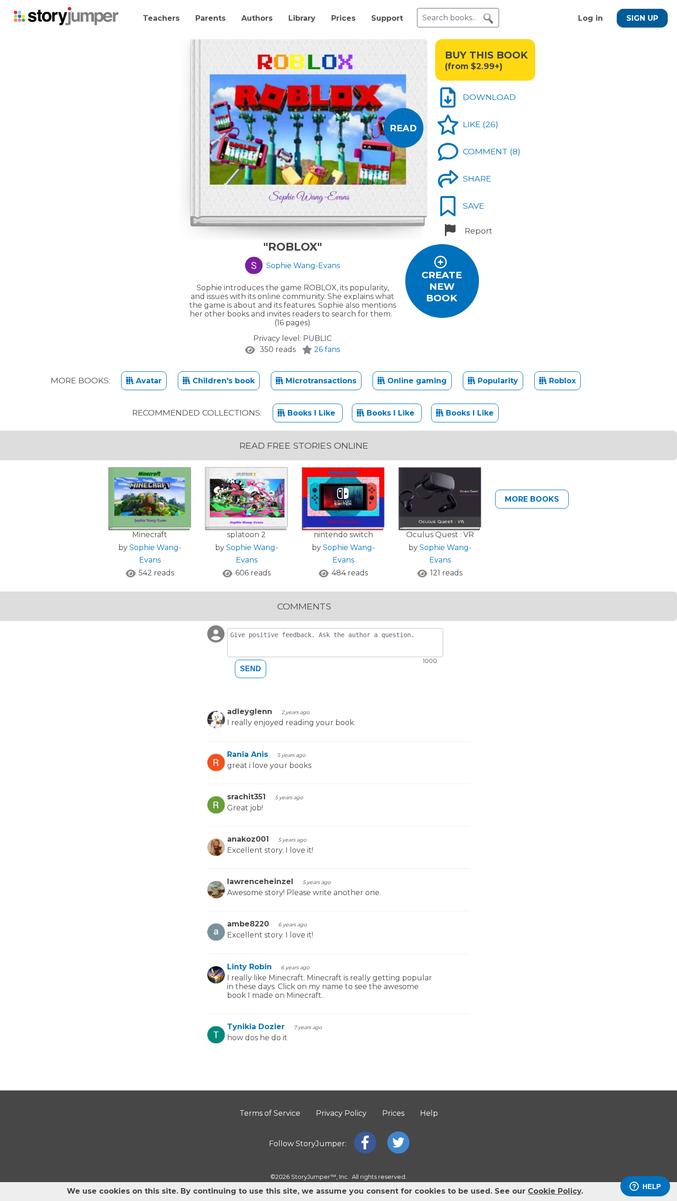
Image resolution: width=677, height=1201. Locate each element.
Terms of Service (269, 1113)
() (490, 124)
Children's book (222, 380)
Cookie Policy (554, 1191)
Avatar (148, 380)
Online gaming (416, 380)
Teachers (161, 18)
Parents (210, 18)
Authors (257, 18)
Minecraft (149, 534)
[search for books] (488, 18)
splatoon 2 (246, 534)
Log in (590, 18)
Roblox (561, 380)
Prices (343, 18)
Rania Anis (247, 754)
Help (429, 1113)
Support (387, 18)
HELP (651, 1186)
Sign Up (642, 18)
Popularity (496, 380)
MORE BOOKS (532, 499)
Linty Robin (249, 966)
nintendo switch (343, 534)
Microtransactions (319, 380)
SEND (250, 669)
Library (301, 18)
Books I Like (311, 413)
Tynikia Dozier (256, 1026)
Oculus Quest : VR (440, 534)
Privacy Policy (341, 1113)
